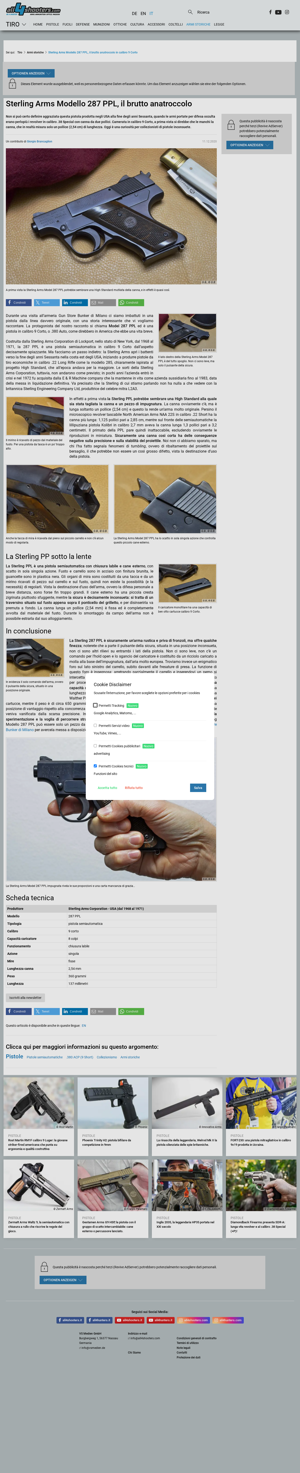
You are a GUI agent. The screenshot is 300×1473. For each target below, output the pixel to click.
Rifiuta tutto (134, 788)
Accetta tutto (107, 788)
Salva (198, 788)
